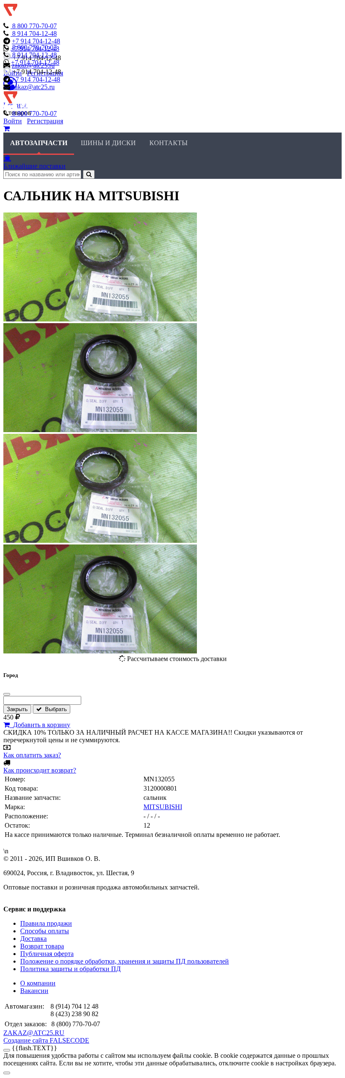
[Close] (6, 1073)
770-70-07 (34, 25)
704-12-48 (34, 33)
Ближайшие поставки (34, 166)
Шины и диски (108, 142)
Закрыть (17, 709)
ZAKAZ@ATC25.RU (33, 1032)
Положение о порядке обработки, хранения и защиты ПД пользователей (124, 961)
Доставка (33, 938)
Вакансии (34, 990)
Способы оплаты (44, 931)
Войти (12, 121)
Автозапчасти (38, 142)
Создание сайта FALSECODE (46, 1040)
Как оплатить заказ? (32, 755)
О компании (38, 983)
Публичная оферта (47, 953)
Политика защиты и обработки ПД (70, 968)
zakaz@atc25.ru (33, 86)
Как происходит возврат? (39, 770)
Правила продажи (46, 923)
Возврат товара (42, 946)
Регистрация (45, 121)
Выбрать (54, 709)
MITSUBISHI (162, 806)
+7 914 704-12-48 (36, 41)
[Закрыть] (6, 694)
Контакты (168, 142)
